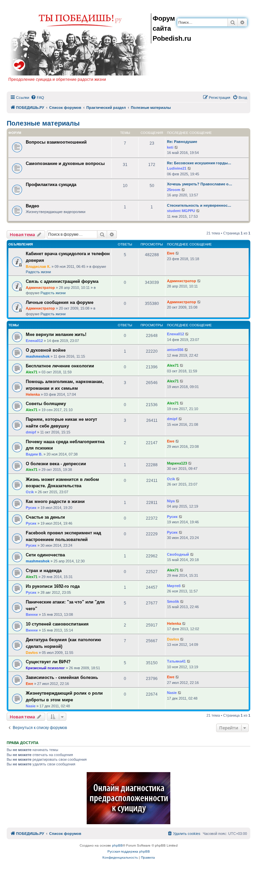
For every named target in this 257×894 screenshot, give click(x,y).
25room (173, 190)
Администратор (40, 288)
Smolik (173, 601)
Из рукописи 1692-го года (53, 586)
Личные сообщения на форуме (59, 302)
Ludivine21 (176, 168)
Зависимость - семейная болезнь (62, 677)
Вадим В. (34, 454)
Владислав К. (38, 266)
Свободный (178, 554)
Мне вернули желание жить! (56, 334)
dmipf (31, 432)
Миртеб (174, 586)
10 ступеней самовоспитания (57, 624)
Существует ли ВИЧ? (48, 661)
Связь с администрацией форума (62, 281)
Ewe (170, 253)
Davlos (32, 653)
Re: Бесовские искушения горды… (199, 163)
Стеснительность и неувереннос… (199, 205)
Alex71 (31, 372)
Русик (31, 508)
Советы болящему (46, 403)
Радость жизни (38, 272)
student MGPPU (181, 211)
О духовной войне (46, 350)
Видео (32, 205)
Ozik (30, 492)
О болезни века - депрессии (56, 463)
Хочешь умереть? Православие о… (199, 184)
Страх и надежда (44, 570)
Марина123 (177, 463)
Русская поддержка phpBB (128, 851)
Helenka (33, 394)
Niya (171, 501)
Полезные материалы (43, 123)
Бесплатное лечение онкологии (60, 365)
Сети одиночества (45, 554)
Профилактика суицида (51, 184)
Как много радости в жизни (55, 501)
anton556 (175, 350)
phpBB (117, 845)
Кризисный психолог (45, 668)
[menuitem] (37, 98)
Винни (32, 614)
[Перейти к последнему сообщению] (177, 253)
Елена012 (34, 341)
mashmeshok (38, 356)
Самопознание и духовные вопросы (65, 163)
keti (170, 147)
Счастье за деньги (45, 517)
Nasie (30, 706)
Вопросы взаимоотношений (56, 142)
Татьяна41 (176, 661)
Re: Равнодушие (182, 142)
